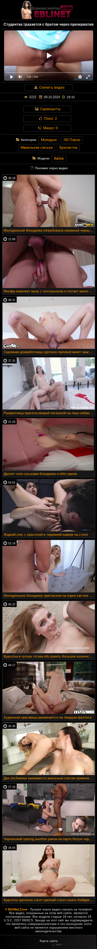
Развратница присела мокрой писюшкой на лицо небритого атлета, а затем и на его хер (49, 413)
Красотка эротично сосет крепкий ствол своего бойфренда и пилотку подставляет (49, 900)
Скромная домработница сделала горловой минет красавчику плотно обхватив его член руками (49, 352)
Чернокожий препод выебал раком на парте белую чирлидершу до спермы (49, 839)
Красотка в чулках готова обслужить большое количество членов (49, 656)
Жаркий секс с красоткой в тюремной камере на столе (46, 534)
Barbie (59, 158)
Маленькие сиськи (37, 147)
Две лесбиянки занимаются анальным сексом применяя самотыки (49, 778)
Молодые (49, 140)
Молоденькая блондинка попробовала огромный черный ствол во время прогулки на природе (49, 230)
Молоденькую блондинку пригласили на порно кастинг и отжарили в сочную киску (49, 595)
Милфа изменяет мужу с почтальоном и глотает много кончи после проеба (49, 291)
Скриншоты (50, 109)
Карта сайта (49, 941)
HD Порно (72, 140)
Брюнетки (68, 147)
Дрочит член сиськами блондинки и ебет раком (40, 474)
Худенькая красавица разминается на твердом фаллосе (48, 717)
